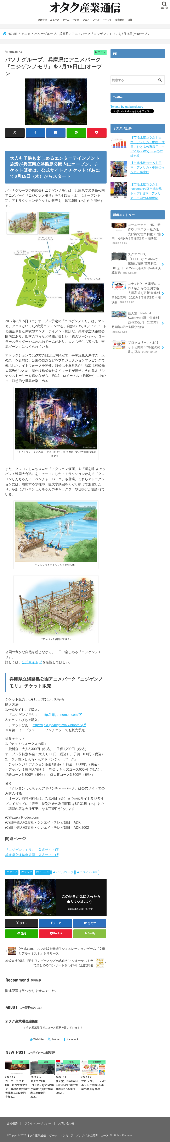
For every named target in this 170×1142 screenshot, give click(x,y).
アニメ (86, 19)
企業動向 (119, 19)
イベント (107, 19)
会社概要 (12, 1123)
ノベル (96, 19)
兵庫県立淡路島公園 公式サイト (30, 855)
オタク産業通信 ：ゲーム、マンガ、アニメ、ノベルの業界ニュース (68, 1135)
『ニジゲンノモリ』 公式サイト (30, 850)
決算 (130, 19)
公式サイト (30, 662)
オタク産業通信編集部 (21, 1021)
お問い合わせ (66, 1123)
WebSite (38, 1039)
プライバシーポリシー (37, 1123)
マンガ (76, 19)
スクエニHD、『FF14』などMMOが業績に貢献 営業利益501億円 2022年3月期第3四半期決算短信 (136, 263)
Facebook (73, 1039)
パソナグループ (64, 872)
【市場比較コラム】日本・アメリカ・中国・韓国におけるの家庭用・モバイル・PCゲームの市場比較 (147, 147)
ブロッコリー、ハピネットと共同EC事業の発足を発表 (144, 347)
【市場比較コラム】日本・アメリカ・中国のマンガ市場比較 (147, 167)
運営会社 (42, 19)
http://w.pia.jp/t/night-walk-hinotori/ (57, 725)
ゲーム (66, 19)
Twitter (56, 1039)
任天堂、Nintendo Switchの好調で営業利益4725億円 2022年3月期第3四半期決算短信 (135, 322)
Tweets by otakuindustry (126, 106)
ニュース (54, 19)
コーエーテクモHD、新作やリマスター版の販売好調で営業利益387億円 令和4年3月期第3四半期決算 (136, 234)
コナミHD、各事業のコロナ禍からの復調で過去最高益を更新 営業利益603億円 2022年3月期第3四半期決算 (136, 293)
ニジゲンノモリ (88, 872)
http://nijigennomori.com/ (60, 714)
